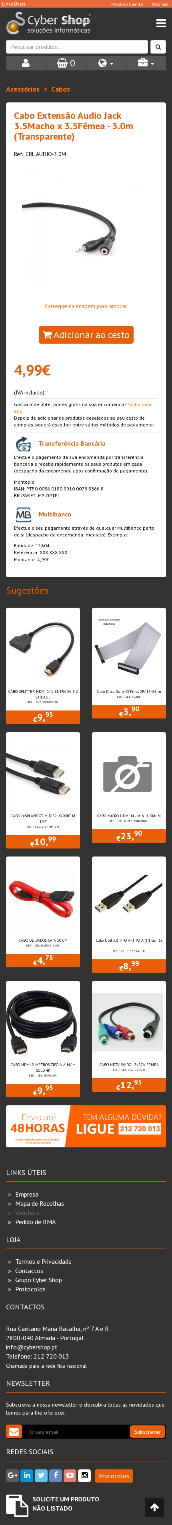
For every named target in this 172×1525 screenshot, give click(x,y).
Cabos (60, 89)
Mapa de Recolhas (39, 1203)
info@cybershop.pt (32, 1347)
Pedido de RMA (35, 1222)
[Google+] (12, 1475)
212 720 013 (51, 1356)
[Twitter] (41, 1475)
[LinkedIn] (26, 1475)
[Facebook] (55, 1475)
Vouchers (27, 1213)
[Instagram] (84, 1475)
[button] (106, 63)
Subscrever (147, 1431)
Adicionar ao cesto (91, 334)
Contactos (29, 1271)
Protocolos (30, 1289)
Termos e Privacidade (43, 1261)
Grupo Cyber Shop (38, 1280)
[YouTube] (70, 1475)
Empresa (26, 1194)
